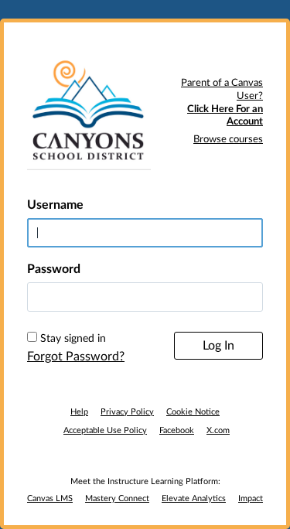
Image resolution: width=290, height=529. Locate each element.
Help (79, 412)
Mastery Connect (117, 498)
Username (55, 205)
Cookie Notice (193, 412)
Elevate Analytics (194, 498)
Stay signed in (73, 338)
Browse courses (228, 140)
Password (53, 269)
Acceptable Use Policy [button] (105, 430)
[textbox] (145, 297)
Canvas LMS (50, 498)
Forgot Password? (76, 356)
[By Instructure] (145, 457)
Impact (250, 498)
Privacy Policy (127, 412)
